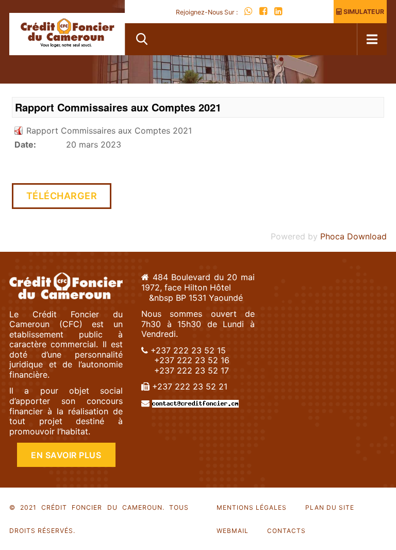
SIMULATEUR (363, 11)
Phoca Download (353, 236)
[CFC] (67, 34)
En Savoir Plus (66, 455)
